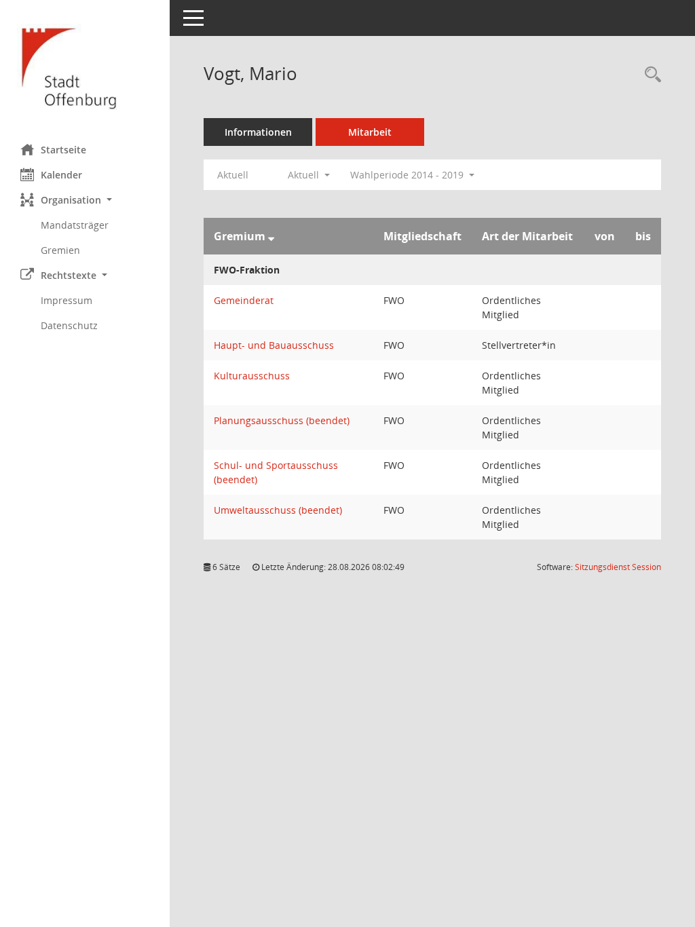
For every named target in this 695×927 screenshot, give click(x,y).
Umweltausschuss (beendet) (278, 510)
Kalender (61, 174)
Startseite (63, 149)
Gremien (60, 250)
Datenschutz (69, 325)
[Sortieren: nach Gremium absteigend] (271, 236)
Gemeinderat (244, 300)
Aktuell (232, 174)
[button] (85, 199)
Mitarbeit (370, 132)
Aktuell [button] (305, 174)
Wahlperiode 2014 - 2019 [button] (408, 174)
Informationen (258, 132)
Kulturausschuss (252, 375)
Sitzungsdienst (618, 567)
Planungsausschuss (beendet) (282, 420)
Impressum (66, 300)
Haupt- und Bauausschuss (274, 345)
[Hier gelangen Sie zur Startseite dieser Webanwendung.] (85, 67)
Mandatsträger (75, 225)
